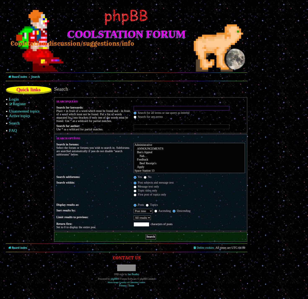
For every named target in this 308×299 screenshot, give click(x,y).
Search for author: (68, 126)
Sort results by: (66, 210)
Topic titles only (147, 190)
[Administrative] (189, 145)
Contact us (127, 257)
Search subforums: (68, 177)
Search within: (65, 182)
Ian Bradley (133, 274)
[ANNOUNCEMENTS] (189, 149)
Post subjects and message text (155, 182)
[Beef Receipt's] (189, 164)
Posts (140, 204)
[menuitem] (14, 99)
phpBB (114, 278)
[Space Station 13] (189, 171)
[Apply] (189, 167)
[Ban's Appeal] (189, 152)
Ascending (164, 210)
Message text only (148, 186)
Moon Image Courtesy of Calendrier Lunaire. (127, 282)
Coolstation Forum (126, 34)
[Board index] (126, 17)
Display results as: (67, 204)
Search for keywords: (69, 107)
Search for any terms (150, 116)
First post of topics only (151, 194)
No (149, 177)
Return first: (64, 223)
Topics (153, 204)
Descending (183, 210)
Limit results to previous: (72, 217)
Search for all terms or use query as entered (163, 112)
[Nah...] (189, 156)
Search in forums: (67, 144)
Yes (139, 177)
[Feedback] (189, 160)
